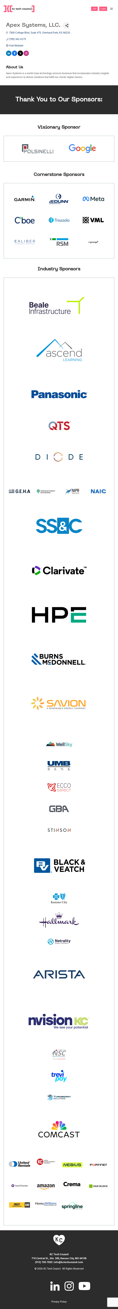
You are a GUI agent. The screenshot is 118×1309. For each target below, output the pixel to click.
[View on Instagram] (26, 55)
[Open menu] (111, 8)
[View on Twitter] (20, 55)
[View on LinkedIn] (8, 55)
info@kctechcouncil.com (68, 1262)
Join (94, 9)
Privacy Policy (59, 1301)
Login (103, 9)
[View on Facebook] (14, 55)
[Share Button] (66, 25)
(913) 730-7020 (43, 1262)
